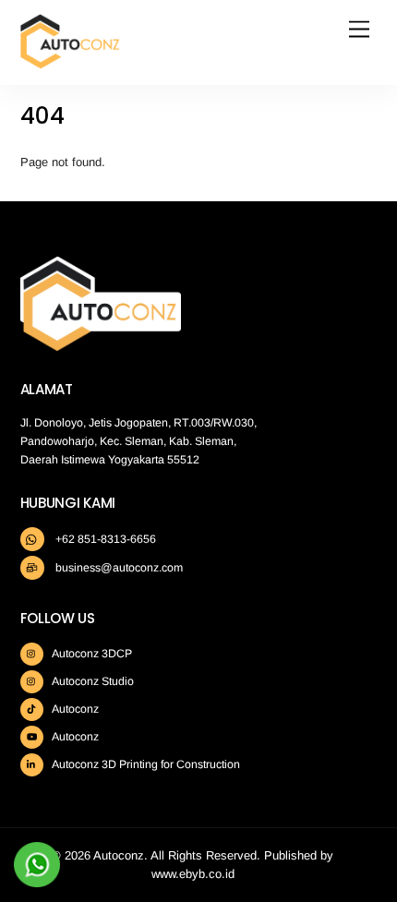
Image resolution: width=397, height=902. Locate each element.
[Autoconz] (70, 61)
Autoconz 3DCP (91, 653)
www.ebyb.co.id (193, 874)
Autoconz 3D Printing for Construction (145, 764)
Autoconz (74, 709)
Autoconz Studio (92, 681)
